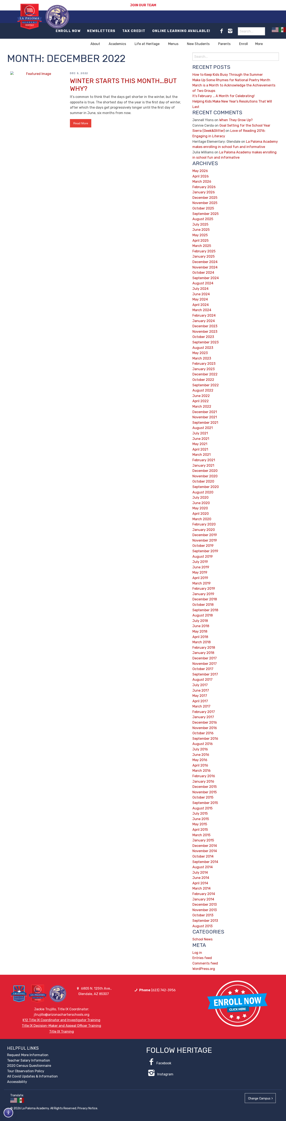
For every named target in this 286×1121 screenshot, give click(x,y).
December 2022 (205, 374)
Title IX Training (61, 1032)
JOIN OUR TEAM (143, 5)
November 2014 (204, 851)
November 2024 (205, 267)
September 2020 (205, 487)
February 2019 (203, 589)
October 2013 (202, 915)
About (95, 44)
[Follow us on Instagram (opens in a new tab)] (230, 31)
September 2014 (205, 862)
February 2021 (203, 460)
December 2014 (204, 846)
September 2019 (205, 551)
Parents (224, 44)
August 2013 (202, 926)
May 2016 (199, 760)
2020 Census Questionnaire (29, 1066)
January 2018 (203, 653)
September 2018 (205, 610)
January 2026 (203, 192)
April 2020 (200, 514)
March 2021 (201, 455)
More (259, 44)
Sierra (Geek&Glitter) (208, 131)
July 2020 (200, 498)
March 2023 (201, 358)
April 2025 (200, 241)
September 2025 (205, 214)
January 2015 (203, 840)
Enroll (243, 44)
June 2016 (200, 755)
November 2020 (205, 476)
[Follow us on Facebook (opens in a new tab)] (221, 31)
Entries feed (202, 958)
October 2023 (203, 337)
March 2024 (201, 310)
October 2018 (203, 605)
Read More (80, 123)
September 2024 (205, 278)
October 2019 (203, 546)
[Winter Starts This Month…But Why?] (37, 89)
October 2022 (203, 380)
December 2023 (204, 326)
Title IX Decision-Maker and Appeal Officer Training (61, 1026)
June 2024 (201, 294)
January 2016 (203, 781)
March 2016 (201, 771)
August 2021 (202, 428)
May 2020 (200, 508)
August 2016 (202, 744)
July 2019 (200, 562)
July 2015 (200, 813)
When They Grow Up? (236, 120)
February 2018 (203, 648)
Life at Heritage (147, 44)
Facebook (163, 1063)
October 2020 (203, 481)
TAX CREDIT (134, 31)
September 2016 (205, 739)
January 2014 (203, 899)
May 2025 (200, 235)
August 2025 (202, 219)
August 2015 (202, 808)
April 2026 (200, 176)
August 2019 (202, 557)
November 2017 (204, 664)
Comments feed (205, 963)
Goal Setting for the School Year (244, 125)
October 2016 (203, 733)
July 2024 (200, 289)
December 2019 (204, 535)
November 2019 (204, 540)
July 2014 (200, 872)
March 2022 (201, 406)
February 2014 (203, 894)
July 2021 (200, 433)
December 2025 (204, 198)
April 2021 (200, 449)
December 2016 (204, 722)
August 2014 (202, 867)
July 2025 (200, 224)
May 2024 (200, 299)
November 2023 (204, 332)
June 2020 (201, 503)
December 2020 (205, 471)
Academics (117, 44)
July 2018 (200, 621)
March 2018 (201, 642)
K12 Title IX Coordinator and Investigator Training (61, 1020)
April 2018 (200, 637)
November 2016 (204, 728)
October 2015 (202, 797)
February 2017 (203, 712)
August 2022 (202, 390)
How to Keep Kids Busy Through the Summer (227, 75)
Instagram (164, 1074)
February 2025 (203, 251)
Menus (173, 44)
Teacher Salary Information (28, 1060)
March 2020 (201, 519)
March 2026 (201, 182)
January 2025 (203, 256)
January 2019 (203, 594)
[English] (275, 30)
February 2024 (204, 315)
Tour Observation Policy (25, 1071)
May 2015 (199, 824)
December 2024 (205, 262)
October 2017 (202, 669)
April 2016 (200, 765)
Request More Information (27, 1055)
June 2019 (200, 567)
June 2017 (200, 690)
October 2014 (203, 856)
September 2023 (205, 342)
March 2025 (201, 246)
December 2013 (204, 905)
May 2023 (200, 353)
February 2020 (204, 524)
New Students (198, 44)
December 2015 (204, 787)
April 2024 (200, 305)
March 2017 (201, 706)
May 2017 (199, 696)
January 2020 (203, 530)
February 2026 (204, 187)
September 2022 (205, 385)
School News (202, 939)
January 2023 (203, 369)
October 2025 (203, 208)
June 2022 (201, 396)
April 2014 (200, 883)
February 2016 (203, 776)
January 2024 (203, 321)
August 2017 (202, 680)
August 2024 (202, 283)
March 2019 (201, 583)
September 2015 (205, 803)
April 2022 (200, 401)
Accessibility (17, 1082)
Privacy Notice (87, 1108)
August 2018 (202, 615)
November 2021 (204, 417)
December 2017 (204, 658)
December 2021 (204, 412)
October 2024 (203, 273)
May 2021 (199, 444)
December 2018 (204, 599)
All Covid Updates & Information (32, 1076)
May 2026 (200, 171)
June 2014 (200, 878)
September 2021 (205, 423)
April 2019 (200, 578)
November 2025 (204, 203)
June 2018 (200, 626)
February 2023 (203, 364)
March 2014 (201, 888)
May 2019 (199, 572)
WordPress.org (203, 969)
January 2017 (203, 717)
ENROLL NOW (68, 31)
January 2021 (203, 465)
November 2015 (204, 792)
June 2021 (200, 439)
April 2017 (200, 701)
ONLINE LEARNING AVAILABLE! (181, 31)
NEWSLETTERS (101, 31)
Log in (197, 953)
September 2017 (205, 674)
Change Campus (259, 1098)
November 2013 (204, 910)
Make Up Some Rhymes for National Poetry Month (231, 80)
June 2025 (201, 230)
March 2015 (201, 835)
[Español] (282, 30)
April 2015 (200, 830)
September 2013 (205, 921)
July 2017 (200, 685)
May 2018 (199, 631)
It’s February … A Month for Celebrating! (223, 96)
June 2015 (200, 819)
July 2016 (200, 749)
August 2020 (202, 492)
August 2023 (202, 348)
